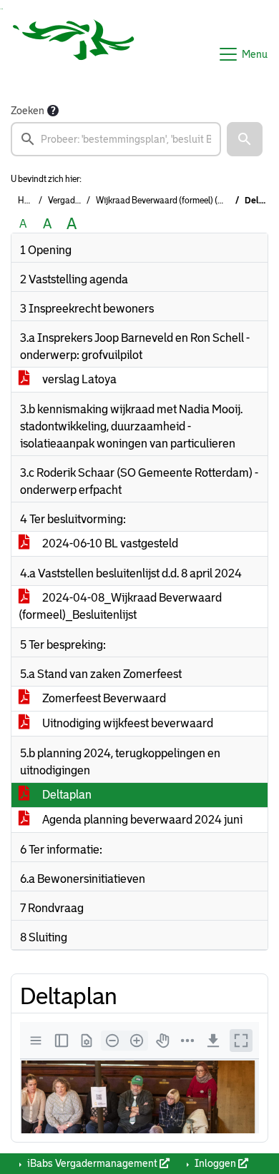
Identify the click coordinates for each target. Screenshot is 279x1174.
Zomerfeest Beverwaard (103, 698)
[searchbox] (116, 139)
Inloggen (215, 1163)
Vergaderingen (76, 201)
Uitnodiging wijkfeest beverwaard (126, 723)
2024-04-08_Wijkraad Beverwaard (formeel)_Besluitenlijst (120, 606)
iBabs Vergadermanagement (92, 1163)
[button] (245, 139)
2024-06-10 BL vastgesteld (109, 543)
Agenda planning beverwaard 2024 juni (141, 820)
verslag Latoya (78, 379)
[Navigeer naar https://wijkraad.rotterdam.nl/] (74, 54)
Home (29, 201)
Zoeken (27, 110)
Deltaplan (66, 795)
